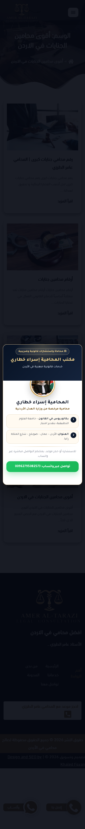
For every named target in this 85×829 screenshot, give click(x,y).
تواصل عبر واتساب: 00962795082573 (42, 466)
